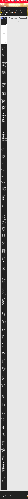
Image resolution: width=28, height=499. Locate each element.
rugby (13, 10)
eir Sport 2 (3, 420)
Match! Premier (3, 313)
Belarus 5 (3, 323)
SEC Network (3, 155)
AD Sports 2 (3, 442)
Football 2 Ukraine (4, 322)
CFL (19, 12)
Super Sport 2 (3, 234)
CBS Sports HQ (3, 359)
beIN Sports (2, 105)
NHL (1, 147)
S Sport (3, 488)
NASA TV (3, 366)
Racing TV (3, 74)
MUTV (2, 328)
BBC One (3, 397)
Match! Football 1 (4, 314)
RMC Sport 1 (3, 244)
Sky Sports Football (4, 62)
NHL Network (3, 148)
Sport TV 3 (3, 204)
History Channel (4, 368)
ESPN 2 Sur (3, 456)
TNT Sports (2, 99)
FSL (2, 4)
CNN (2, 49)
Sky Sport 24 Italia (4, 86)
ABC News (3, 54)
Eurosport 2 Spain (4, 190)
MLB (2, 10)
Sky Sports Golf (4, 66)
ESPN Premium (3, 450)
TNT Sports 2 (3, 101)
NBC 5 (2, 362)
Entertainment (3, 384)
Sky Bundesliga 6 (4, 95)
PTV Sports (3, 330)
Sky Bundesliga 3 (4, 92)
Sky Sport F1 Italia (4, 83)
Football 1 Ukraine (4, 321)
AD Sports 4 (3, 444)
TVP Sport (3, 293)
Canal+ (2, 403)
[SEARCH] (26, 15)
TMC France (3, 413)
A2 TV (2, 480)
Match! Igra (3, 320)
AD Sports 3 (3, 443)
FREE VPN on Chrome (15, 1)
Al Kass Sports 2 (4, 435)
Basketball (7, 12)
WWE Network (3, 182)
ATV (2, 479)
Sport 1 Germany (4, 243)
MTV (2, 371)
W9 (2, 411)
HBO (2, 385)
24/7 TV (3, 14)
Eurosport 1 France (4, 187)
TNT (2, 343)
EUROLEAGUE (16, 12)
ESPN (2, 48)
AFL (20, 10)
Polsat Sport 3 (3, 288)
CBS (2, 360)
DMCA (5, 14)
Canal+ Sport (3, 283)
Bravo (2, 376)
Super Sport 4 (3, 236)
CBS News (3, 55)
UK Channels (2, 418)
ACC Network (3, 154)
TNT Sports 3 (3, 102)
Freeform (3, 367)
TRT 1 (2, 487)
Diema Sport (3, 329)
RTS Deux (3, 414)
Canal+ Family (3, 406)
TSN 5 (2, 164)
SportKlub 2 (3, 227)
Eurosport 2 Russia (4, 195)
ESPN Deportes (3, 156)
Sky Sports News (3, 47)
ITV (2, 398)
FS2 (2, 345)
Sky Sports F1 (3, 65)
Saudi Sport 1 (3, 433)
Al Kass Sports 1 (4, 434)
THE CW (3, 335)
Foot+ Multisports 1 (4, 261)
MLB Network (3, 170)
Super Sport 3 (3, 235)
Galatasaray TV (3, 477)
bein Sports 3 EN (4, 175)
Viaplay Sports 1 (4, 268)
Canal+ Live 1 (3, 256)
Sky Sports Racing (4, 73)
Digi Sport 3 (3, 298)
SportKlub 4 (3, 229)
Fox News (3, 380)
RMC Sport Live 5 (4, 249)
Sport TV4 (3, 205)
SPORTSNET (2, 176)
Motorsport (9, 10)
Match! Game (3, 319)
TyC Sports (3, 458)
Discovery (3, 352)
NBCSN (2, 346)
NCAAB (5, 10)
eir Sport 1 (3, 419)
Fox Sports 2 (3, 267)
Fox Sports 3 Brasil (4, 455)
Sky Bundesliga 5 (4, 94)
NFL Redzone (3, 168)
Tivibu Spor (3, 482)
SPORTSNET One (4, 177)
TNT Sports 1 (3, 100)
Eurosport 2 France (4, 188)
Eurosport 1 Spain (4, 189)
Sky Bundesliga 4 (4, 93)
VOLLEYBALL (3, 12)
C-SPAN (3, 350)
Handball (12, 12)
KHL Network (3, 306)
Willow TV (3, 174)
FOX (2, 361)
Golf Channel (3, 242)
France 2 (3, 412)
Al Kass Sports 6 (4, 440)
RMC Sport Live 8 (4, 252)
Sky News (3, 395)
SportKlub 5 (3, 230)
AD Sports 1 (3, 441)
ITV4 (2, 402)
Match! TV (3, 312)
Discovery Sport (4, 240)
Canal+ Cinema (3, 404)
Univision (3, 241)
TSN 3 (2, 162)
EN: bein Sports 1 (4, 109)
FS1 (2, 344)
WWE (1, 181)
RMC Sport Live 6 (4, 250)
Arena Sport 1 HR (4, 219)
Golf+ (2, 259)
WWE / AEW (16, 10)
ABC (2, 337)
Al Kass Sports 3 (4, 436)
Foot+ (2, 260)
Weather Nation (4, 378)
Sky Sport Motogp (4, 72)
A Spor (3, 481)
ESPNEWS (3, 157)
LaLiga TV (3, 278)
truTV (2, 351)
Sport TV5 (3, 206)
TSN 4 (2, 163)
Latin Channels (3, 449)
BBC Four (3, 428)
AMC (2, 377)
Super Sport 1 (3, 233)
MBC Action (3, 432)
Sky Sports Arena (4, 70)
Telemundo (3, 459)
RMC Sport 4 (3, 248)
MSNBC (2, 56)
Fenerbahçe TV (3, 478)
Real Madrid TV (3, 327)
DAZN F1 (3, 270)
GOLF (22, 10)
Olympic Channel (4, 331)
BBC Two (3, 427)
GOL (2, 277)
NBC (2, 336)
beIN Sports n (3, 108)
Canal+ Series (3, 405)
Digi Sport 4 (3, 299)
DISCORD (5, 0)
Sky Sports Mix (3, 71)
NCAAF (23, 12)
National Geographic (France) (3, 393)
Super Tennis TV (4, 294)
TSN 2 (2, 161)
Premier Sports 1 (4, 269)
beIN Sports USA (4, 106)
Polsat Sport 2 (3, 287)
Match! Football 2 (4, 315)
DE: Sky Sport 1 (4, 87)
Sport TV (2, 200)
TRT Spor (3, 486)
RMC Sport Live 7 (4, 251)
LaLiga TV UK (3, 107)
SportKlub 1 (3, 226)
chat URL (15, 0)
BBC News (3, 53)
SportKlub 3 (3, 228)
